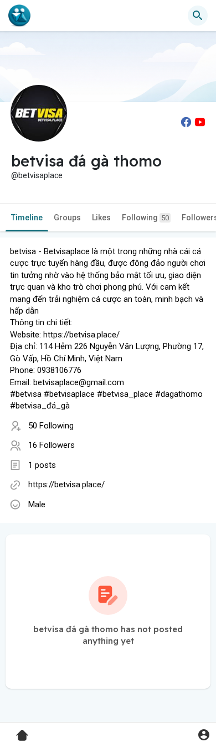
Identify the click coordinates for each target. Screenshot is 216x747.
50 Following (51, 426)
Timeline (27, 217)
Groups (67, 217)
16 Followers (51, 445)
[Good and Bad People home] (19, 15)
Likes (101, 217)
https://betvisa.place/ (66, 484)
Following (145, 217)
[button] (203, 734)
